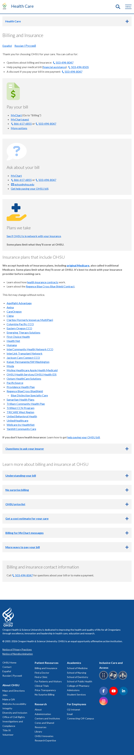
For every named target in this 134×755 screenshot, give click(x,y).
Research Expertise (45, 740)
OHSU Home (9, 662)
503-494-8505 (80, 67)
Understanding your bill (20, 475)
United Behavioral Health (22, 416)
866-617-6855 (23, 123)
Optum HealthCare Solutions (24, 378)
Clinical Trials (42, 685)
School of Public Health (79, 681)
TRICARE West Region (20, 412)
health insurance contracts (42, 282)
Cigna (10, 315)
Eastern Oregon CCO (19, 328)
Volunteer (7, 734)
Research (41, 704)
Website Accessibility (14, 703)
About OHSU (10, 685)
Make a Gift (8, 699)
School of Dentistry (77, 677)
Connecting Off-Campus (80, 718)
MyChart (16, 115)
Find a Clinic (41, 677)
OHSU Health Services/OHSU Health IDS (32, 374)
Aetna (10, 307)
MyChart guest (20, 119)
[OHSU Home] (5, 5)
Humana (12, 345)
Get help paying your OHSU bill (29, 188)
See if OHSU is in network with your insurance (34, 236)
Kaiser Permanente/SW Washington (28, 361)
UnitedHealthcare (17, 420)
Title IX (6, 730)
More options (19, 128)
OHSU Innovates (44, 736)
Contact (7, 666)
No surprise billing (17, 489)
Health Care (22, 6)
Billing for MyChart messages (24, 532)
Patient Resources (46, 662)
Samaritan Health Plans (20, 399)
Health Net (13, 340)
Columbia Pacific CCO (20, 324)
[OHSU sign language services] (113, 678)
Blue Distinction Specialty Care (29, 395)
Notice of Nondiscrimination (17, 653)
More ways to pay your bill (22, 547)
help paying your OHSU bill (83, 437)
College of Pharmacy (78, 685)
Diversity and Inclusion (14, 712)
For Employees (76, 704)
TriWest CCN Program (20, 408)
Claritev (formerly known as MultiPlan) (30, 320)
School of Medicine (77, 668)
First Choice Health (18, 336)
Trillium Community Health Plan (26, 403)
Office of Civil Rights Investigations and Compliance (13, 721)
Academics (74, 662)
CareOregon (14, 311)
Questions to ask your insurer (24, 448)
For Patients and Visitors (48, 681)
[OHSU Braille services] (104, 678)
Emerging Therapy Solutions (23, 332)
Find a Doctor (42, 672)
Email (70, 714)
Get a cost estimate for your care (27, 518)
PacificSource (15, 382)
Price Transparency (45, 690)
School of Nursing (76, 672)
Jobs (5, 695)
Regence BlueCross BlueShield (25, 391)
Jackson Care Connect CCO (23, 357)
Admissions (73, 690)
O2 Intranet (73, 709)
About (38, 709)
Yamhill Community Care (21, 429)
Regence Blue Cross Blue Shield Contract (50, 286)
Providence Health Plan (21, 387)
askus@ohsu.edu (24, 184)
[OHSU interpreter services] (123, 678)
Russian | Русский (25, 45)
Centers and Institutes (47, 718)
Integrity (7, 708)
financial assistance (54, 67)
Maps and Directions (13, 690)
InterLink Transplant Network (24, 353)
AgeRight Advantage (19, 303)
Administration (43, 714)
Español (7, 45)
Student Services (76, 694)
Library (38, 731)
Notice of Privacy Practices (17, 649)
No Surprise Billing (44, 694)
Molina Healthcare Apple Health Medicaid (32, 370)
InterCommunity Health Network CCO (30, 349)
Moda (10, 366)
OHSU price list (15, 504)
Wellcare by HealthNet (21, 424)
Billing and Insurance (46, 668)
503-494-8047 (64, 62)
